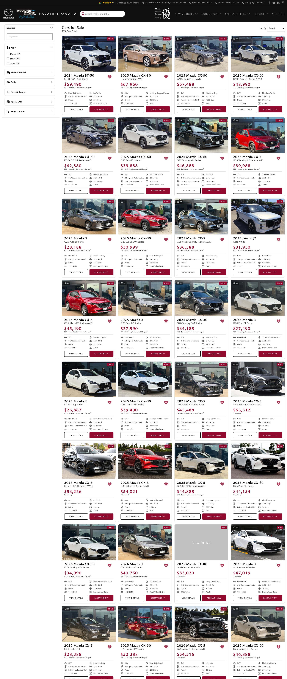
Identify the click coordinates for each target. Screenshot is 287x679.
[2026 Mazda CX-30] (89, 542)
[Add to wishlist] (109, 77)
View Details (76, 109)
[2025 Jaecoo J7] (258, 216)
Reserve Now (101, 109)
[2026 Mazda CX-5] (201, 624)
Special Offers (235, 13)
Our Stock (210, 13)
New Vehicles (184, 13)
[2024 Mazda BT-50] (89, 54)
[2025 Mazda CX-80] (145, 54)
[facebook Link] (269, 3)
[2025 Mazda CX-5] (258, 135)
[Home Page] (19, 14)
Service (259, 13)
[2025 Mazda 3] (89, 216)
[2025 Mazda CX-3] (89, 624)
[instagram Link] (283, 3)
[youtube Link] (274, 3)
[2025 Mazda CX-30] (145, 216)
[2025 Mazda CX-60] (258, 54)
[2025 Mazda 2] (89, 379)
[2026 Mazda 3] (145, 542)
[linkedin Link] (278, 3)
